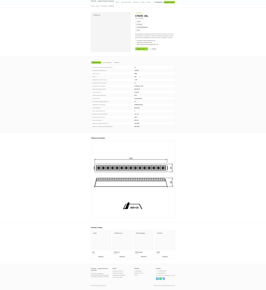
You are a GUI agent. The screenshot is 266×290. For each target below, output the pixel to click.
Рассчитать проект (169, 2)
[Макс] (163, 278)
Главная (93, 6)
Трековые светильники (118, 271)
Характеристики (96, 62)
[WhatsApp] (160, 278)
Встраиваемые (104, 6)
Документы (117, 62)
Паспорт (154, 48)
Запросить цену (141, 48)
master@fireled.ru (162, 273)
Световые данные (107, 62)
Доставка (143, 2)
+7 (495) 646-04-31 (158, 2)
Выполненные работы (126, 2)
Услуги (135, 275)
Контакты (149, 2)
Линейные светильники (118, 273)
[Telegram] (157, 278)
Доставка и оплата (138, 273)
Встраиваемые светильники (119, 275)
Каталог (117, 2)
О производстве (138, 271)
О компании (136, 2)
